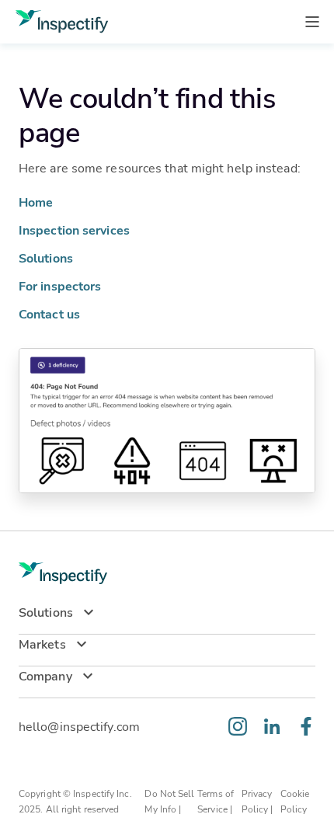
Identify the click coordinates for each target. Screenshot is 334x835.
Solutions (46, 257)
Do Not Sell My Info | (169, 801)
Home (36, 201)
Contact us (49, 313)
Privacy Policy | (259, 801)
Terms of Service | (216, 801)
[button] (167, 618)
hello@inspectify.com (79, 726)
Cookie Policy (295, 801)
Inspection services (74, 229)
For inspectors (60, 285)
